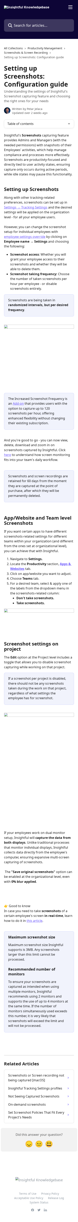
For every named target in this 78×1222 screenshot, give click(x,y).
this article (34, 920)
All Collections (13, 48)
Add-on (18, 403)
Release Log (56, 1198)
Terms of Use (27, 1193)
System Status (39, 1202)
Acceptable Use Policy (28, 1198)
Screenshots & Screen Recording (26, 52)
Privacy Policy (50, 1193)
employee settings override (24, 236)
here (7, 455)
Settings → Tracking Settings (25, 207)
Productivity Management (45, 48)
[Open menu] (70, 7)
